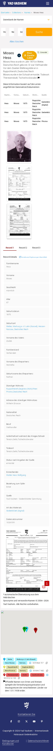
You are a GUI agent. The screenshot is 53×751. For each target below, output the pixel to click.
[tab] (9, 248)
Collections (16, 12)
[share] (19, 55)
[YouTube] (34, 721)
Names (27, 12)
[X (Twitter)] (26, 721)
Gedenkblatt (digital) (15, 511)
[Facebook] (11, 721)
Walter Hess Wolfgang (16, 475)
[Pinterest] (42, 721)
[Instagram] (19, 721)
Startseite (5, 12)
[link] (13, 3)
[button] (48, 3)
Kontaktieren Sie (26, 714)
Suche (39, 32)
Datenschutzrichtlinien (38, 741)
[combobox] (24, 19)
